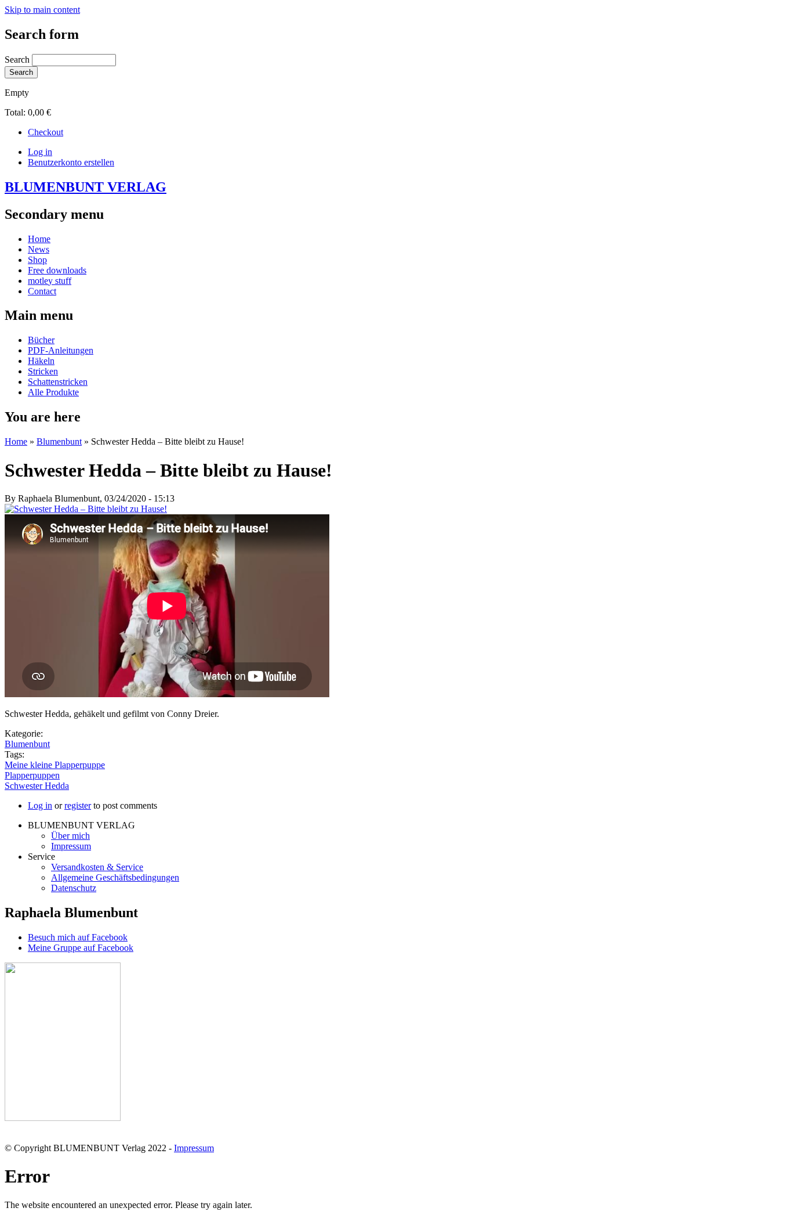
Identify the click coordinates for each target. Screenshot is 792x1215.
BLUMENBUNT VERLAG (85, 186)
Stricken (43, 371)
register (77, 805)
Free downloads (57, 270)
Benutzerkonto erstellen (71, 162)
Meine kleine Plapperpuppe (55, 765)
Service (41, 856)
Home (39, 239)
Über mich (70, 836)
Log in (40, 152)
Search (18, 59)
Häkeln (41, 361)
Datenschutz (73, 888)
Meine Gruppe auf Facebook (80, 948)
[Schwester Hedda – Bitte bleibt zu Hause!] (86, 509)
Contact (42, 291)
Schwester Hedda (37, 786)
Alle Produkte (53, 392)
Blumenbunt (59, 441)
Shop (37, 260)
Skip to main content (42, 10)
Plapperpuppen (32, 775)
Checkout (45, 132)
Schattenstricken (58, 382)
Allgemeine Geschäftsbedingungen (115, 877)
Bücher (41, 340)
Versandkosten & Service (97, 867)
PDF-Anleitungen (60, 350)
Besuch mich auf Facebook (78, 937)
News (38, 249)
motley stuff (49, 281)
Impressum (71, 846)
